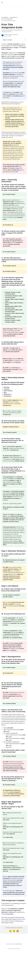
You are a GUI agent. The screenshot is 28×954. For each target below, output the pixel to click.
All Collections (4, 17)
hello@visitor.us (17, 96)
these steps (10, 914)
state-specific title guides (10, 67)
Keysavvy (18, 362)
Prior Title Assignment (6, 19)
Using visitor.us (13, 17)
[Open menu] (25, 2)
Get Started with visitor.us (14, 948)
